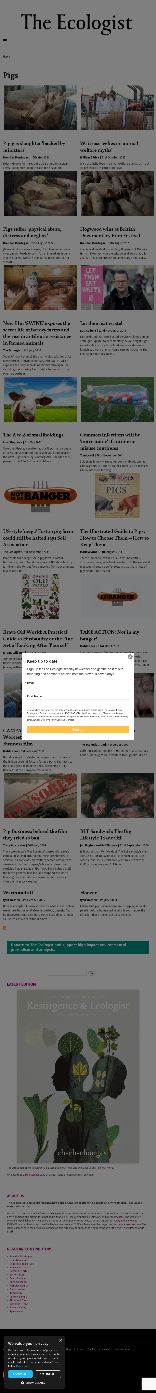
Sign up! (78, 729)
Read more (22, 1366)
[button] (34, 1383)
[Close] (130, 656)
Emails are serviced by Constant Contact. (53, 719)
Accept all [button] (20, 1374)
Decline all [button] (48, 1374)
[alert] (34, 1362)
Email (31, 682)
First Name (34, 696)
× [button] (60, 1340)
